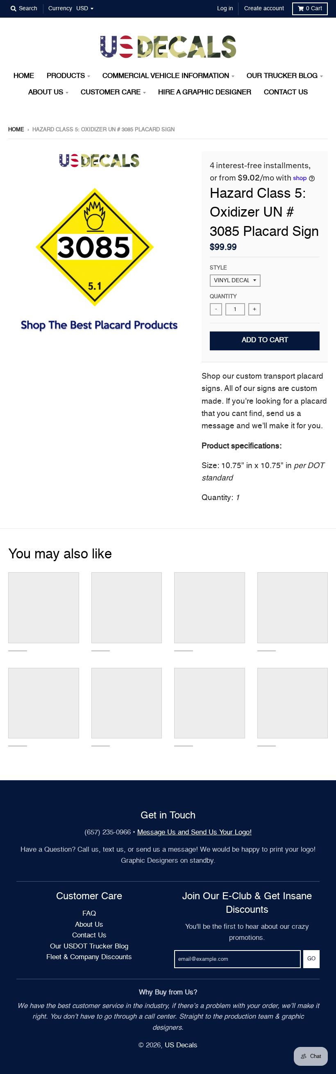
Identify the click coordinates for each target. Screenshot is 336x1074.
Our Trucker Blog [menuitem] (282, 76)
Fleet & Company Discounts (89, 957)
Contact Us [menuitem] (286, 92)
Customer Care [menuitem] (111, 92)
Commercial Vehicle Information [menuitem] (165, 76)
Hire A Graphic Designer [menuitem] (204, 92)
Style (218, 268)
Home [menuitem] (24, 76)
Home (16, 130)
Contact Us (89, 935)
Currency (60, 8)
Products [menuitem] (66, 76)
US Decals (181, 1045)
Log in (225, 8)
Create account (264, 8)
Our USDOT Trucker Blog (89, 946)
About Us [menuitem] (45, 92)
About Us (89, 924)
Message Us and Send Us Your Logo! (194, 832)
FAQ (89, 913)
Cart (314, 8)
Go (311, 959)
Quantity (223, 296)
